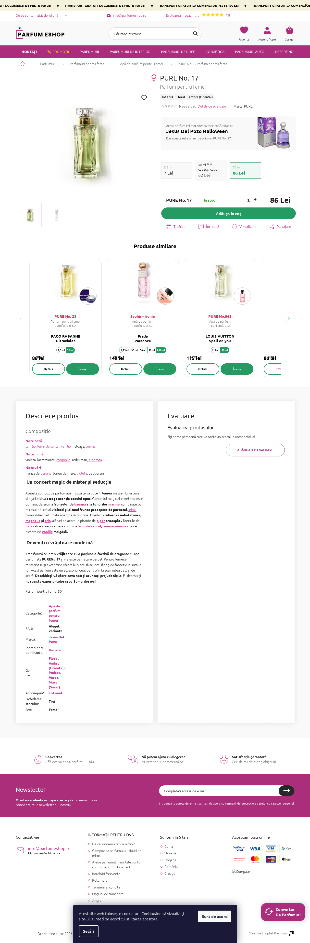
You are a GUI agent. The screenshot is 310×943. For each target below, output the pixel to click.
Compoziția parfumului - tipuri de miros (116, 853)
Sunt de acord (215, 916)
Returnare (100, 880)
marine (114, 504)
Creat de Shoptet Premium (268, 933)
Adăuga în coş (228, 213)
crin (48, 520)
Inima (132, 509)
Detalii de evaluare (212, 106)
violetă (82, 473)
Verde (53, 677)
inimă (39, 454)
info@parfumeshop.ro (49, 850)
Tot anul (55, 693)
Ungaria (170, 860)
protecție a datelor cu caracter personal (267, 803)
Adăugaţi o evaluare (255, 450)
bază (38, 440)
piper (101, 520)
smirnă (91, 446)
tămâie (30, 446)
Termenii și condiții (106, 887)
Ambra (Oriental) (57, 665)
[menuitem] (26, 51)
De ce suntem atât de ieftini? (37, 15)
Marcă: (243, 106)
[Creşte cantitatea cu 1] (255, 200)
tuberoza (95, 459)
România (171, 866)
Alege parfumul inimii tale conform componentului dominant (118, 864)
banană (45, 473)
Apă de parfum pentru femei (55, 613)
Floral (53, 658)
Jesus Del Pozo (56, 639)
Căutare (195, 34)
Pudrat (54, 672)
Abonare (287, 790)
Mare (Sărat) (54, 684)
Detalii (48, 369)
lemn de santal (48, 446)
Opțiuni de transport (107, 893)
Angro (96, 900)
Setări (88, 931)
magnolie (63, 459)
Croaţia (169, 873)
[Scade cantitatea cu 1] (241, 199)
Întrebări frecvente (106, 873)
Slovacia (170, 853)
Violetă (55, 650)
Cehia (168, 846)
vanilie (66, 446)
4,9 (198, 15)
